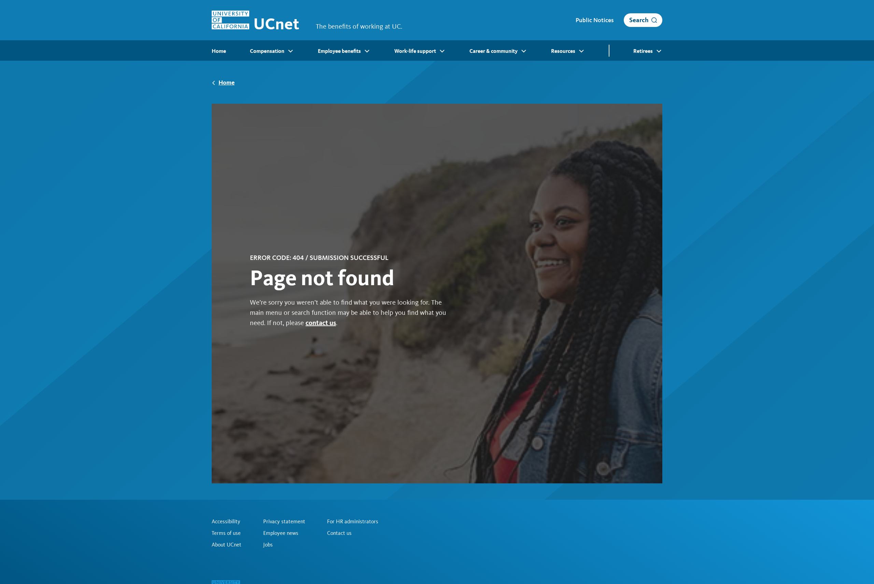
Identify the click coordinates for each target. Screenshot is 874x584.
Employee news (280, 533)
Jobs (268, 545)
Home (226, 82)
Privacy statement (284, 521)
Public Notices (595, 20)
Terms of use (226, 533)
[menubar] (437, 50)
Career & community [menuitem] (493, 51)
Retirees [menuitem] (643, 51)
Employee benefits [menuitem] (339, 51)
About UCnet (226, 545)
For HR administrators (352, 521)
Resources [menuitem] (563, 51)
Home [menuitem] (219, 51)
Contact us (339, 533)
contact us (321, 323)
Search (639, 20)
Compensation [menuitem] (267, 51)
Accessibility (226, 521)
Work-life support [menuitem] (415, 51)
